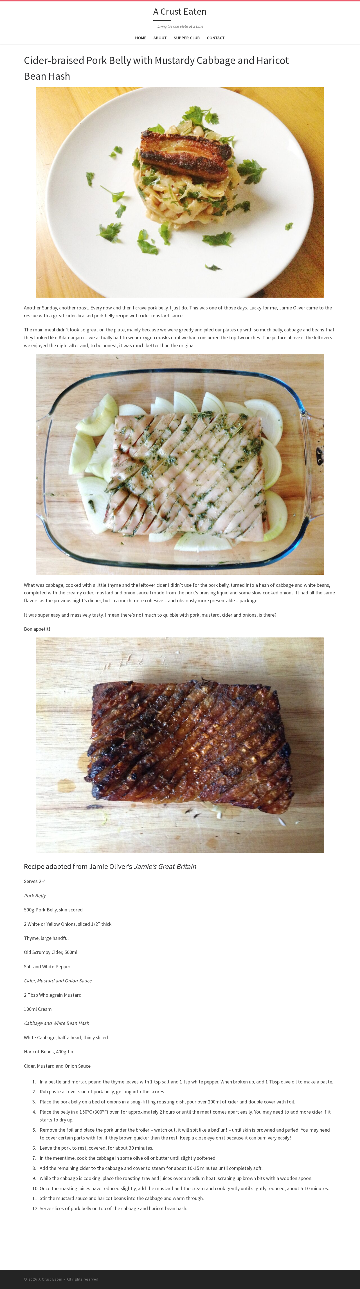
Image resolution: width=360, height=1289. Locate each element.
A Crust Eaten (50, 1279)
